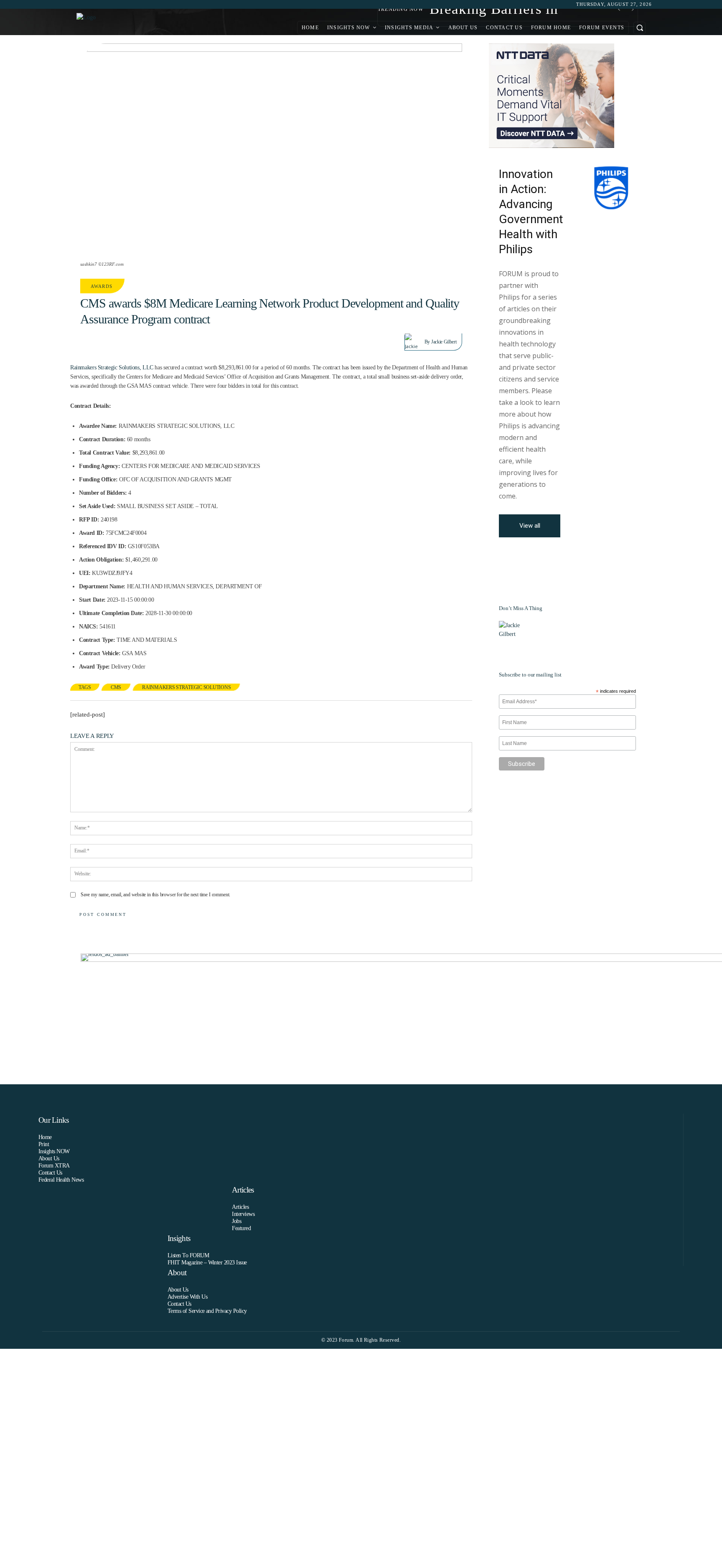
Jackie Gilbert (443, 341)
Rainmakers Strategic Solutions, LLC (111, 367)
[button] (639, 27)
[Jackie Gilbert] (415, 341)
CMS (116, 687)
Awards (101, 286)
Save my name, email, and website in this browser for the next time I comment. (155, 895)
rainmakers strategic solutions (186, 687)
